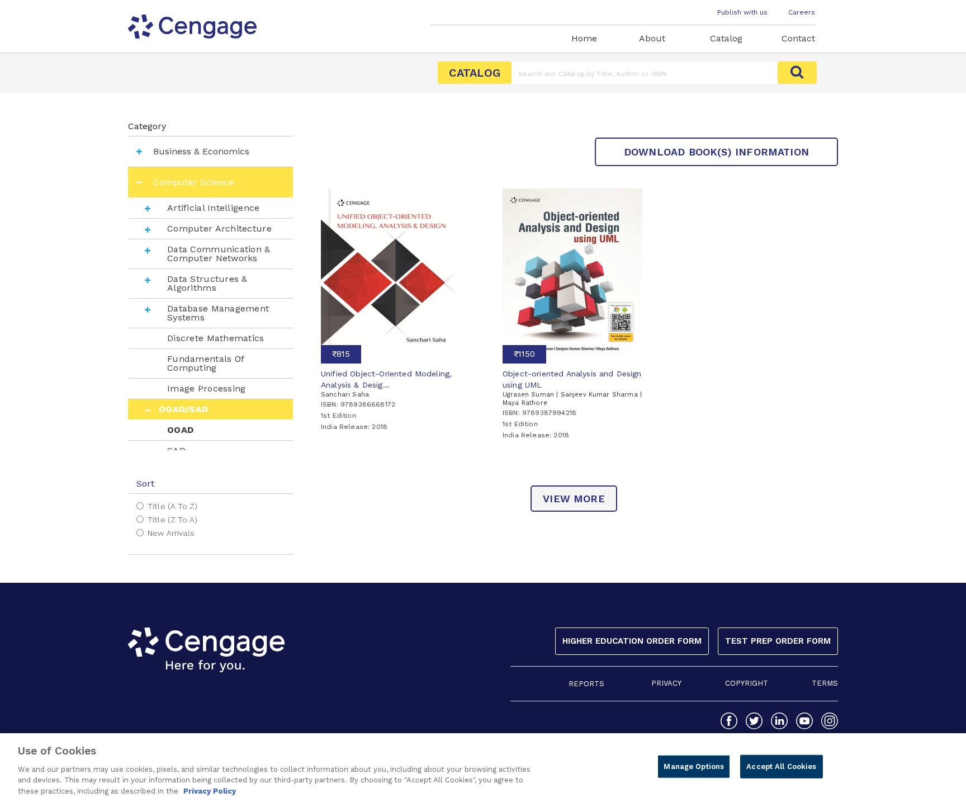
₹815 (341, 354)
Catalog (726, 38)
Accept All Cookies (781, 766)
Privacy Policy (209, 790)
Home (584, 38)
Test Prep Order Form (778, 641)
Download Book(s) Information (716, 152)
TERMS (825, 683)
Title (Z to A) (172, 519)
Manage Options (694, 766)
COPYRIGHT (746, 683)
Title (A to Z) (172, 506)
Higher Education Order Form (632, 641)
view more (574, 498)
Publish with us (742, 12)
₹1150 (524, 354)
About (652, 38)
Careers (801, 12)
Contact (798, 38)
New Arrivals (171, 533)
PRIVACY (666, 683)
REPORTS (586, 684)
